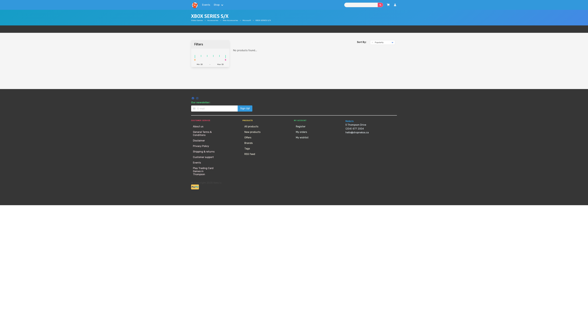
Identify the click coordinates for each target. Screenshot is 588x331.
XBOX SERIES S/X (263, 20)
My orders (301, 132)
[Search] (380, 5)
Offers (247, 137)
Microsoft (247, 20)
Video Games (197, 20)
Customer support (203, 157)
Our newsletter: (200, 102)
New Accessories (230, 20)
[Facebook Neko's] (193, 98)
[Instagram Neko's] (197, 98)
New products (252, 132)
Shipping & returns (204, 151)
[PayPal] (195, 188)
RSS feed (249, 154)
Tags (247, 148)
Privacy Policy (201, 146)
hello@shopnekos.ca (357, 132)
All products (251, 126)
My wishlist (302, 137)
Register (300, 126)
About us (198, 126)
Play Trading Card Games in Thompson (203, 171)
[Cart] (388, 4)
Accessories (212, 20)
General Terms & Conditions (202, 134)
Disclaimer (199, 140)
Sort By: (361, 42)
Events (206, 4)
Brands (248, 143)
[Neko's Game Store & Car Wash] (194, 5)
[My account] (395, 5)
